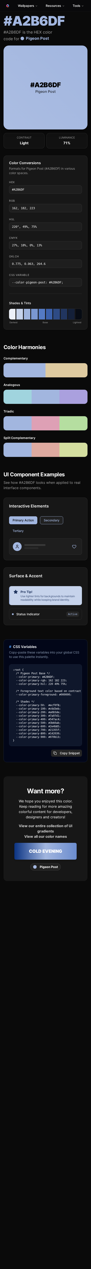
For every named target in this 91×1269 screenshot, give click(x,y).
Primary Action (23, 520)
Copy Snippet (70, 753)
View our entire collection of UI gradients (45, 828)
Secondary (51, 520)
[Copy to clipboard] (78, 189)
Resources (53, 6)
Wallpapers (26, 6)
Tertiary (18, 531)
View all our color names (45, 836)
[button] (12, 314)
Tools (76, 6)
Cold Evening (45, 851)
